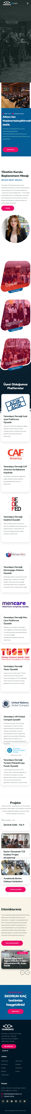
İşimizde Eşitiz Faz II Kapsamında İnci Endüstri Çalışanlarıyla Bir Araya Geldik (16, 962)
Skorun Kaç (19, 1061)
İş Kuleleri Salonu (19, 113)
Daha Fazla (15, 291)
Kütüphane (19, 1068)
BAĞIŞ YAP (10, 1046)
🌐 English (14, 3)
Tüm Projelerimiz (15, 889)
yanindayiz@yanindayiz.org (13, 1094)
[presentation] (22, 973)
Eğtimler (3, 1071)
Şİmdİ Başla (15, 1011)
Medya (18, 1071)
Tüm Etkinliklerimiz (12, 943)
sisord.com (22, 1110)
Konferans (4, 1064)
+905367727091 (9, 1096)
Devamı (8, 208)
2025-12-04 (7, 113)
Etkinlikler (18, 1064)
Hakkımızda (15, 66)
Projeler (3, 1068)
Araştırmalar (5, 1075)
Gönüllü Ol (5, 1051)
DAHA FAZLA (10, 149)
